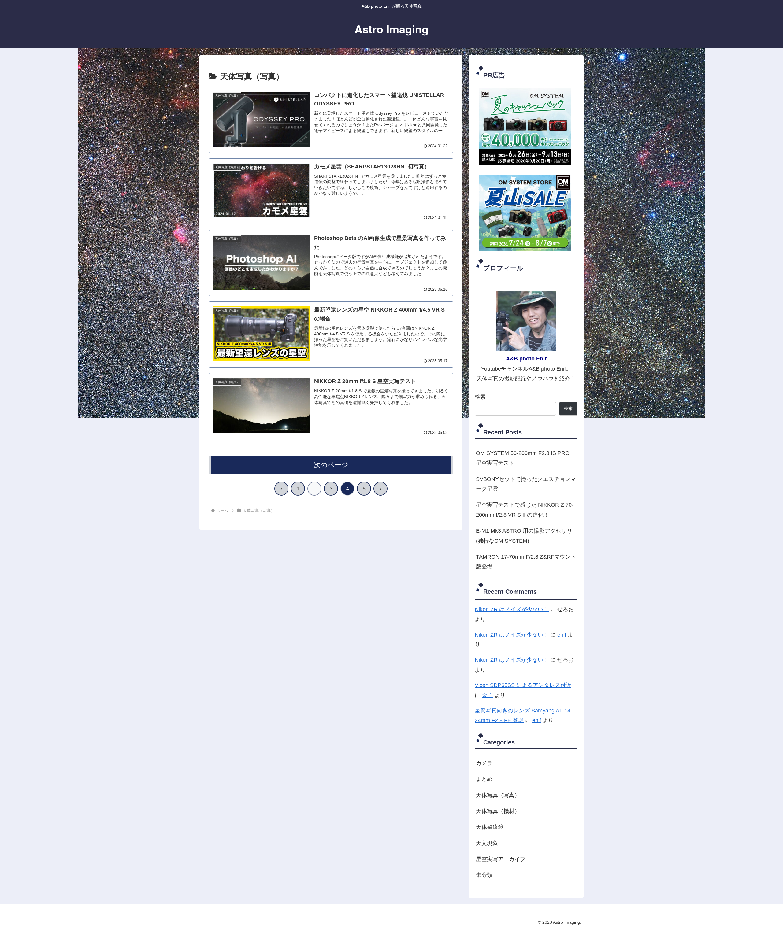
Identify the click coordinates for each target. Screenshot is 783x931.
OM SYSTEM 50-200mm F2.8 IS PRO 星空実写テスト (523, 458)
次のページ (331, 465)
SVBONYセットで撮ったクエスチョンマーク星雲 (526, 484)
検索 (480, 397)
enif (561, 635)
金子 (487, 695)
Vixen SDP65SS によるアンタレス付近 (523, 685)
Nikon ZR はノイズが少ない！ (512, 609)
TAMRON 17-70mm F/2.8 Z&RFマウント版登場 (526, 562)
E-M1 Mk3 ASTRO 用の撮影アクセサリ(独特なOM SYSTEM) (524, 536)
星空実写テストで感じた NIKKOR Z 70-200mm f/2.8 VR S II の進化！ (524, 510)
